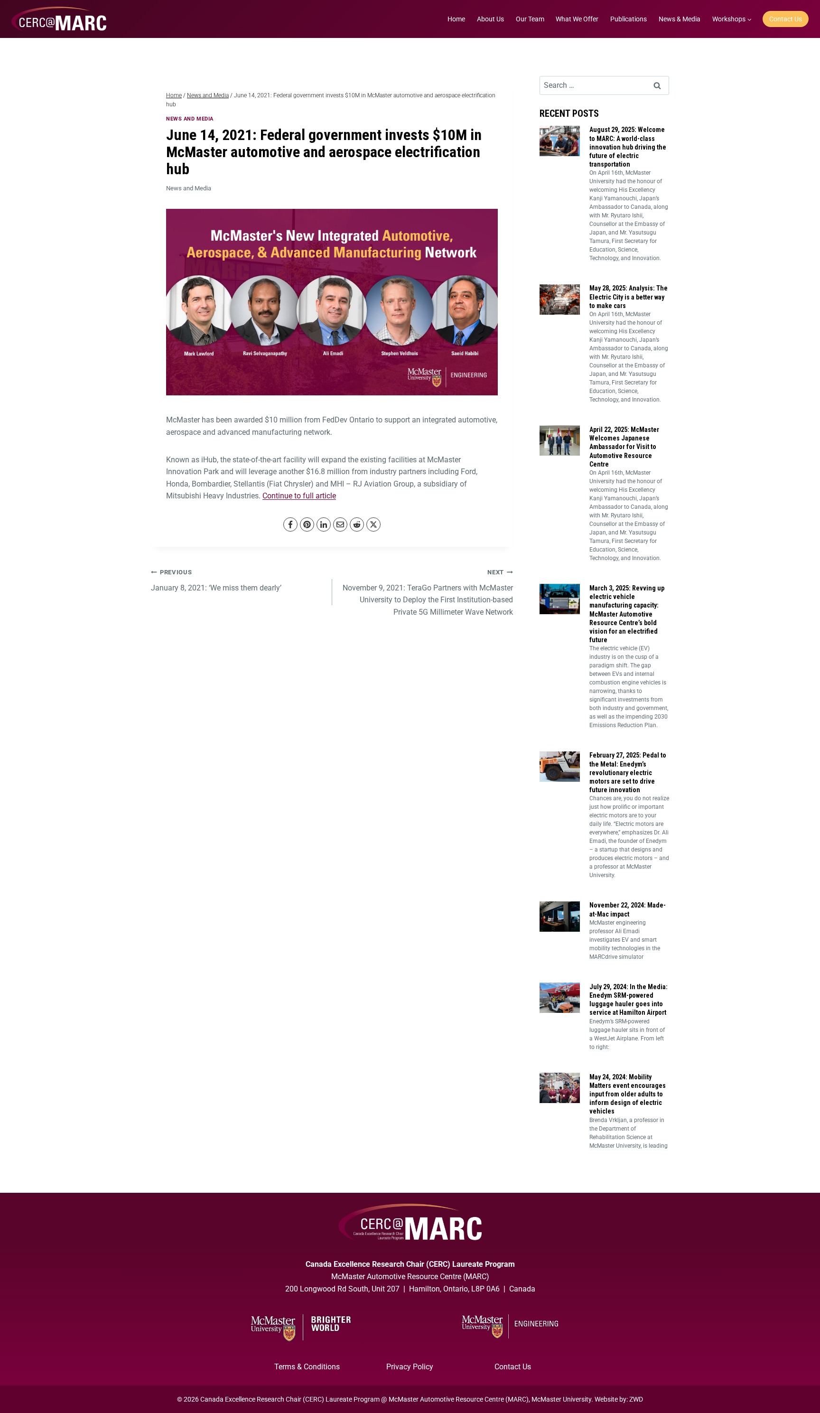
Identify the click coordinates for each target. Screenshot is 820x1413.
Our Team (530, 19)
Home (456, 19)
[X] (373, 524)
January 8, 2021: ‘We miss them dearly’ (216, 580)
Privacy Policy (409, 1366)
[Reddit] (357, 524)
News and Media (190, 119)
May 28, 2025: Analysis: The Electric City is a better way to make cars (628, 296)
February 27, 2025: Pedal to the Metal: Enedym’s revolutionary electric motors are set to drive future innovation (627, 772)
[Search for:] (604, 85)
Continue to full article (299, 495)
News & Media (679, 19)
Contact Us (785, 19)
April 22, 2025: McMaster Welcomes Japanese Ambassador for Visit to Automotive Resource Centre (624, 447)
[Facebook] (290, 524)
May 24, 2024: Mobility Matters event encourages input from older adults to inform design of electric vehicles (627, 1094)
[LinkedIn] (324, 524)
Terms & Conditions (307, 1366)
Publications (628, 19)
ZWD (636, 1399)
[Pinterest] (307, 524)
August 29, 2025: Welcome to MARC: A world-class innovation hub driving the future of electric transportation (627, 147)
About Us (490, 19)
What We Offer (577, 19)
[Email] (340, 524)
